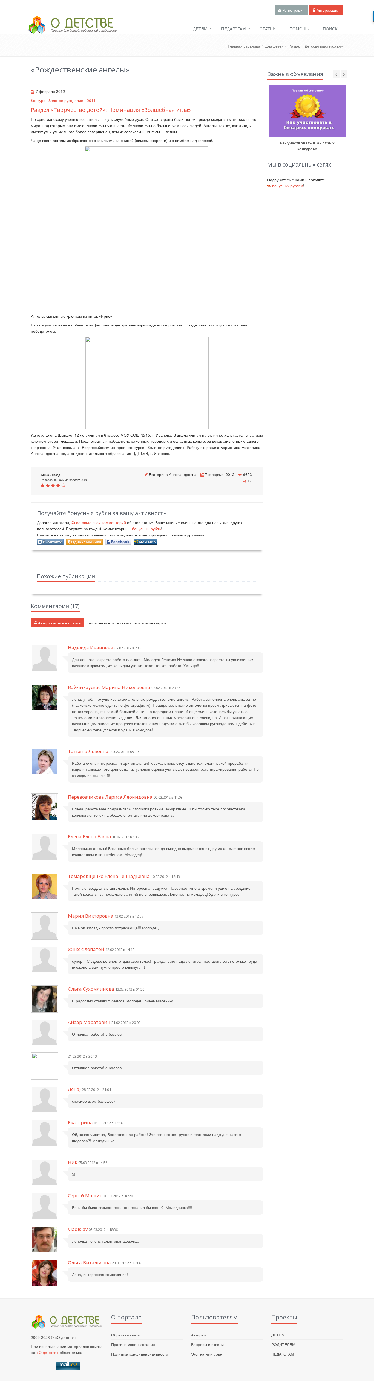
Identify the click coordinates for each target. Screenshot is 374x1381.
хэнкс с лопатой (86, 949)
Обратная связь (125, 1335)
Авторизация (327, 10)
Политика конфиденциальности (139, 1354)
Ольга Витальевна (89, 1262)
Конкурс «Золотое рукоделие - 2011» (64, 100)
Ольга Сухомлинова (91, 989)
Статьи (268, 28)
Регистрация (293, 10)
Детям (200, 28)
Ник (72, 1162)
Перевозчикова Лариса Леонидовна (110, 797)
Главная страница (244, 46)
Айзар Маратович (89, 1022)
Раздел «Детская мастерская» (316, 46)
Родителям (283, 1344)
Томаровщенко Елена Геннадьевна (109, 876)
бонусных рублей (285, 185)
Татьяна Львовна (88, 751)
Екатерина (80, 1122)
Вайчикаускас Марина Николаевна (109, 687)
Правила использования (133, 1344)
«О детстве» (47, 1352)
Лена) (74, 1089)
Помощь (299, 28)
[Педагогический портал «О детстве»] (72, 30)
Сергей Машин (85, 1195)
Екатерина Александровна (173, 474)
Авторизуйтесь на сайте (59, 623)
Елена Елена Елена (89, 836)
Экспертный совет (207, 1354)
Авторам (198, 1335)
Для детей (274, 46)
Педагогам (233, 28)
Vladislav (78, 1229)
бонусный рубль (145, 528)
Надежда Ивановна (90, 647)
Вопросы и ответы (207, 1344)
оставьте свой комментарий (101, 522)
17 (250, 480)
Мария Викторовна (90, 916)
